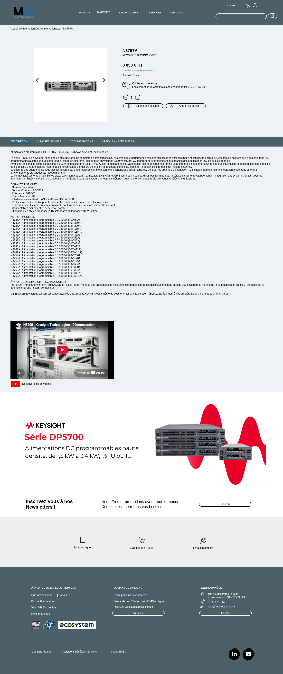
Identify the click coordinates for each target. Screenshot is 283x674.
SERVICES (155, 12)
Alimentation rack (51, 28)
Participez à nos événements (130, 595)
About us (65, 595)
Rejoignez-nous (40, 613)
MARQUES (104, 12)
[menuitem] (18, 141)
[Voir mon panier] (37, 80)
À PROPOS (176, 12)
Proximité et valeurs (42, 601)
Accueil (14, 28)
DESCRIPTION (18, 141)
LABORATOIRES (128, 12)
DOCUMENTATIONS (81, 141)
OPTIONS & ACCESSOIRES (118, 141)
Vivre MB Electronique (44, 607)
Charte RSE (118, 651)
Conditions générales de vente (79, 651)
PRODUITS (84, 12)
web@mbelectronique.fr (222, 606)
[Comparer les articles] (137, 97)
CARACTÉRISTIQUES (48, 141)
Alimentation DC (30, 28)
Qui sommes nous (41, 595)
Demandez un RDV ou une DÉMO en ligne (139, 601)
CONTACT (233, 5)
